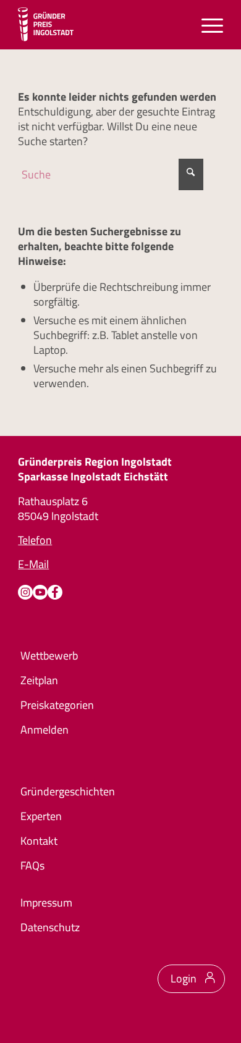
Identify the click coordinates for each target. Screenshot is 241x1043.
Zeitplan (39, 680)
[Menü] (206, 24)
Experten (41, 816)
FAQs (32, 865)
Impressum (46, 902)
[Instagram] (25, 592)
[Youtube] (40, 592)
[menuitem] (206, 24)
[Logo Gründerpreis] (46, 24)
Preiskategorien (57, 705)
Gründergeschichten (67, 791)
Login (184, 978)
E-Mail (33, 564)
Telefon (35, 540)
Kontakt (38, 840)
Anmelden (44, 729)
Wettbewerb (49, 655)
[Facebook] (55, 592)
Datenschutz (50, 927)
